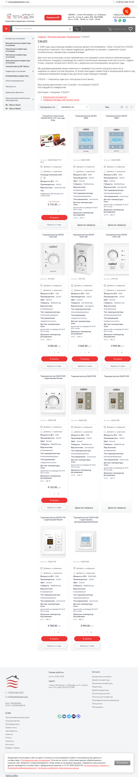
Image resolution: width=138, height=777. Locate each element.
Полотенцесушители (15, 81)
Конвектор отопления (15, 38)
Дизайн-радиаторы (100, 690)
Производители (12, 724)
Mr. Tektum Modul (13, 108)
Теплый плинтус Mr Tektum (17, 66)
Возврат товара (12, 748)
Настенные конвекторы (102, 683)
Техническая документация (17, 717)
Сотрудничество (12, 721)
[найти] (70, 28)
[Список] (127, 107)
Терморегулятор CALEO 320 (116, 376)
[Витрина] (122, 107)
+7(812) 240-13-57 (125, 2)
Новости (9, 734)
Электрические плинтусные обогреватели (18, 99)
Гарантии (9, 741)
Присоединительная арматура (105, 700)
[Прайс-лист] (131, 107)
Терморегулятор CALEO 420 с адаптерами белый (52, 377)
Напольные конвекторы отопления (16, 50)
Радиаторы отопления (15, 71)
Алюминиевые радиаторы (17, 76)
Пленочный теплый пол (55, 97)
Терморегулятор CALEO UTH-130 (83, 236)
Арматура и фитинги (15, 92)
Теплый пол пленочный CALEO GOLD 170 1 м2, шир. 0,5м (53, 118)
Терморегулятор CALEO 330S (86, 117)
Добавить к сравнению (52, 171)
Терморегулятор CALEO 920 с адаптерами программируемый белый (85, 519)
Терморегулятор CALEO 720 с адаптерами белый (52, 518)
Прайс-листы (11, 727)
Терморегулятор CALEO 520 (83, 376)
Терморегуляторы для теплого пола (61, 100)
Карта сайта (12, 775)
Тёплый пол (11, 86)
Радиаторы (97, 687)
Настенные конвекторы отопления (16, 56)
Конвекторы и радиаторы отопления (19, 21)
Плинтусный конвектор (102, 697)
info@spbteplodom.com (18, 2)
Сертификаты (11, 731)
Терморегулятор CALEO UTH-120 (116, 236)
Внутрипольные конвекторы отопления (18, 44)
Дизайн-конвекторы (101, 680)
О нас (8, 712)
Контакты (9, 744)
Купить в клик (54, 225)
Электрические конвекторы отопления (18, 61)
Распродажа (97, 707)
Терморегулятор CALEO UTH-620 (53, 236)
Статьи (8, 738)
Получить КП (53, 17)
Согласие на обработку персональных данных (58, 768)
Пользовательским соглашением (35, 760)
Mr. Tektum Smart (13, 105)
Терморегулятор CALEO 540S (116, 117)
